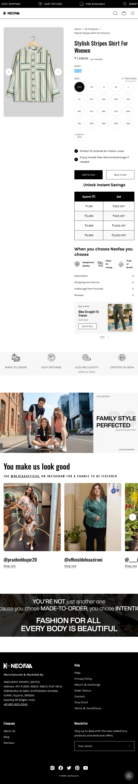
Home (77, 29)
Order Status (82, 690)
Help (77, 665)
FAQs (77, 672)
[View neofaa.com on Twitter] (69, 768)
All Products (91, 29)
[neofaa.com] (12, 13)
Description (81, 275)
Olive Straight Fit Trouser (88, 313)
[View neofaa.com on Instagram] (52, 768)
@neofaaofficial (25, 476)
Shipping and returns (86, 282)
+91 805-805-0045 (16, 704)
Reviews (79, 295)
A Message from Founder (88, 288)
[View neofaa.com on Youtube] (85, 768)
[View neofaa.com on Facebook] (60, 768)
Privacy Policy (83, 678)
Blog (6, 737)
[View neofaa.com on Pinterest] (77, 768)
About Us (9, 731)
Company (9, 723)
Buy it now (120, 174)
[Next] (58, 72)
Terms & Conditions (87, 708)
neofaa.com (73, 776)
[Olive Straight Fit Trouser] (120, 318)
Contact (79, 696)
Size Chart (81, 702)
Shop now (10, 565)
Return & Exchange (87, 684)
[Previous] (9, 72)
